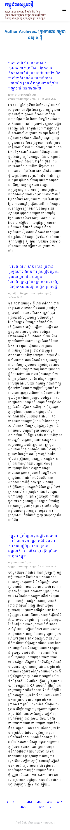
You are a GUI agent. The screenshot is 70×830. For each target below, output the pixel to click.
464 (29, 802)
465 (39, 802)
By (23, 99)
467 (59, 802)
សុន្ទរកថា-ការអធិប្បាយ (20, 563)
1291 (41, 807)
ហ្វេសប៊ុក (13, 293)
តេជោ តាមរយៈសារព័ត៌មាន (22, 95)
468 (23, 807)
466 (49, 802)
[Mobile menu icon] (64, 10)
